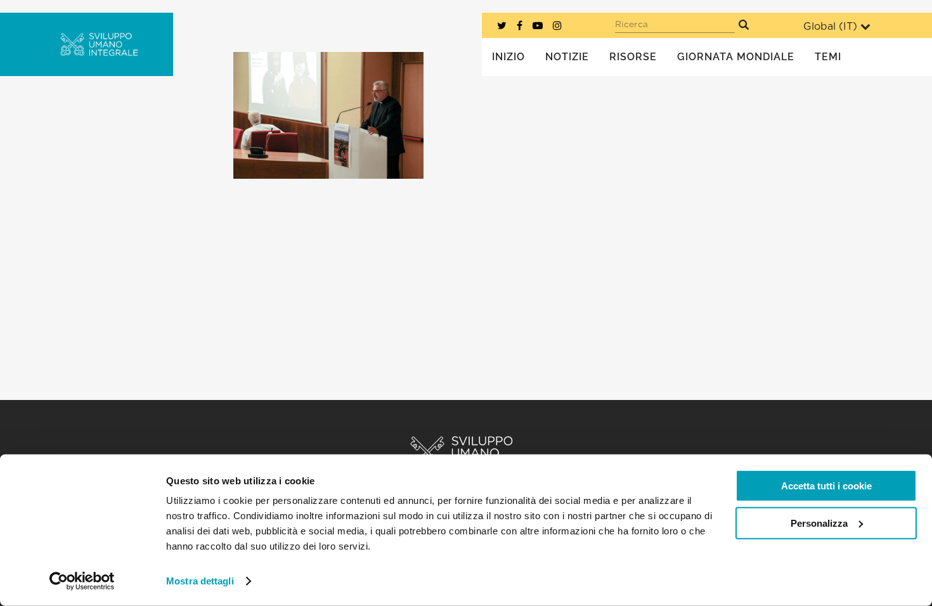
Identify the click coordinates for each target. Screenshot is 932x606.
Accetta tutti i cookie (826, 485)
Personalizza (819, 522)
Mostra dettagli (200, 581)
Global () (830, 27)
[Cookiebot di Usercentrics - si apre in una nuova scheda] (82, 581)
